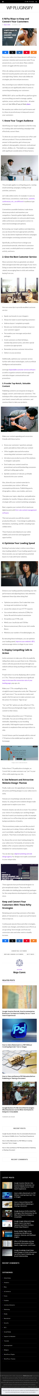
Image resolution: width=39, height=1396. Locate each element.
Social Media (7, 1332)
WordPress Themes (9, 1359)
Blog (5, 1287)
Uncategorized (8, 1345)
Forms (5, 1296)
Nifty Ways (30, 954)
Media (5, 1314)
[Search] (36, 1)
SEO (5, 1327)
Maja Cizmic (7, 24)
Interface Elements (9, 1305)
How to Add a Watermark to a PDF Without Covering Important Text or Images (17, 1046)
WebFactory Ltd (27, 1375)
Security (6, 1323)
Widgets (6, 1350)
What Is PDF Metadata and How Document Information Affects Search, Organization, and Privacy (24, 1243)
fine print (32, 1390)
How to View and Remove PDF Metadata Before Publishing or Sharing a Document (18, 1077)
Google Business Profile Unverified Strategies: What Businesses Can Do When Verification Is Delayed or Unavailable (18, 1110)
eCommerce (7, 1291)
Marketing (7, 1309)
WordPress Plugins (9, 1354)
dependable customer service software (22, 370)
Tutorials (6, 1341)
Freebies (6, 1300)
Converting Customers (19, 951)
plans (28, 104)
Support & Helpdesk (9, 1336)
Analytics (6, 1282)
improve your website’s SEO (25, 641)
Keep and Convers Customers (13, 954)
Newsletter (7, 1318)
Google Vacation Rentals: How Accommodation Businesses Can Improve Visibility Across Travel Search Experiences (18, 1013)
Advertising (7, 1278)
